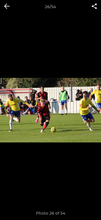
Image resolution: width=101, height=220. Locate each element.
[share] (94, 7)
